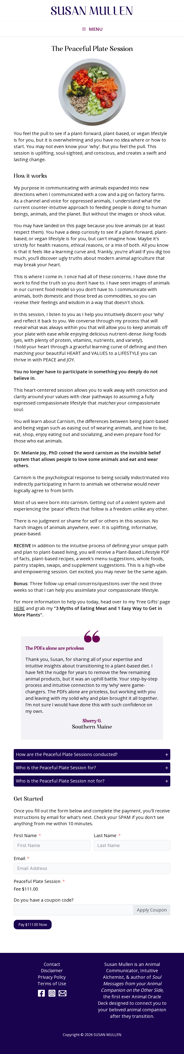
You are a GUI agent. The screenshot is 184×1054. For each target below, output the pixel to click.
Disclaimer (52, 970)
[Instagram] (52, 993)
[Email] (62, 993)
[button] (92, 754)
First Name (25, 835)
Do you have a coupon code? (43, 900)
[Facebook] (41, 993)
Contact (52, 964)
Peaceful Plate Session (37, 881)
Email (19, 858)
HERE (19, 608)
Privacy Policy (52, 977)
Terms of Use (51, 984)
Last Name (105, 835)
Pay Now (32, 924)
